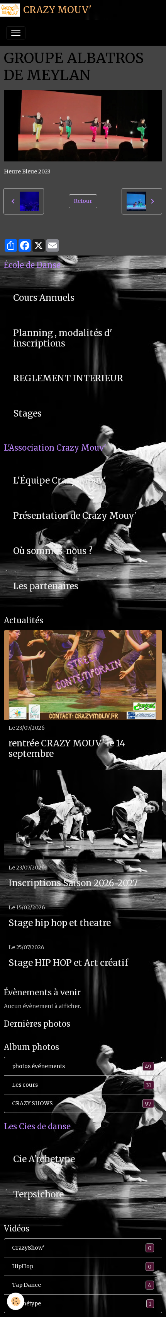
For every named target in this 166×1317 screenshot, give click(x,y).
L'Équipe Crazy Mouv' (59, 480)
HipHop (81, 1266)
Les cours (81, 1085)
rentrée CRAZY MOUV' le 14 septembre (66, 748)
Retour (83, 200)
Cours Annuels (44, 298)
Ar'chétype (81, 1303)
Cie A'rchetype (44, 1159)
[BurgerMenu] (15, 32)
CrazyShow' (81, 1248)
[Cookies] (15, 1301)
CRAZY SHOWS (81, 1103)
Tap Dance (81, 1285)
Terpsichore (38, 1194)
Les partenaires (45, 586)
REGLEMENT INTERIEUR (68, 378)
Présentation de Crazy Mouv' (75, 516)
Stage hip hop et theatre (59, 923)
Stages (27, 413)
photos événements (81, 1066)
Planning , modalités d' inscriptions (62, 338)
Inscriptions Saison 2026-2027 (73, 883)
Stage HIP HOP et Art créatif (68, 963)
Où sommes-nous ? (53, 551)
